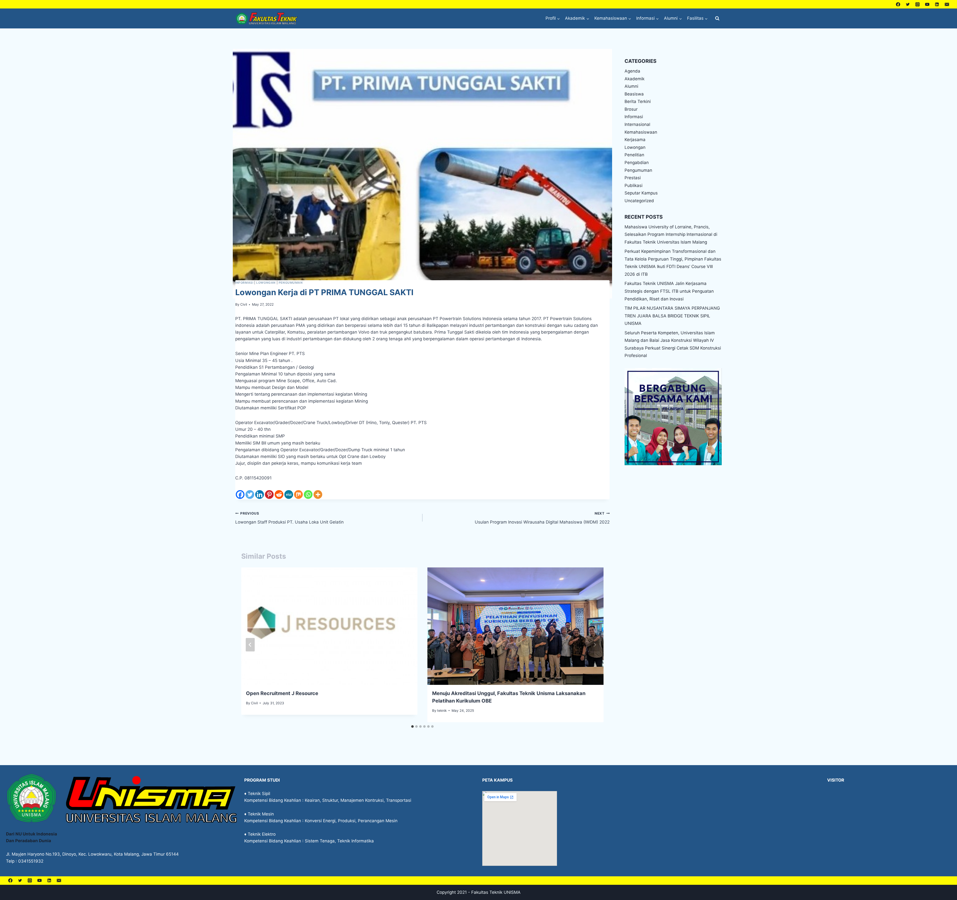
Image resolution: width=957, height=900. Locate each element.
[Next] (594, 644)
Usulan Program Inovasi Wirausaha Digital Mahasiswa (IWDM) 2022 (542, 518)
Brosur (631, 109)
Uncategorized (639, 200)
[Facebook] (898, 4)
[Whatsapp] (308, 494)
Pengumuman (291, 282)
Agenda (632, 71)
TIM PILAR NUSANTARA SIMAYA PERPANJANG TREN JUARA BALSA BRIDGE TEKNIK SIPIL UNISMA (672, 316)
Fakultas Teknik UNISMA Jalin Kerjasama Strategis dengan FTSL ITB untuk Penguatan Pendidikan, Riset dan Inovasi (669, 291)
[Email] (947, 4)
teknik (442, 711)
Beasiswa (634, 93)
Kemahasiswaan (641, 132)
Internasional (637, 124)
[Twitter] (908, 4)
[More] (318, 494)
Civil (243, 304)
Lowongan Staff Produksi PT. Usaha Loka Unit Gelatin (289, 518)
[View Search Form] (717, 18)
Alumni (631, 86)
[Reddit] (279, 494)
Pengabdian (637, 162)
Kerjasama (635, 139)
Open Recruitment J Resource (282, 693)
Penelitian (634, 154)
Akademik (634, 78)
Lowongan (266, 282)
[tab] (412, 726)
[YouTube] (927, 4)
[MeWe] (288, 494)
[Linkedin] (937, 4)
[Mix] (298, 494)
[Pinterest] (269, 494)
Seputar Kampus (641, 192)
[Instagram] (917, 4)
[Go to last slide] (250, 644)
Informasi (244, 282)
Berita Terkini (638, 101)
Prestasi (633, 177)
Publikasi (633, 185)
